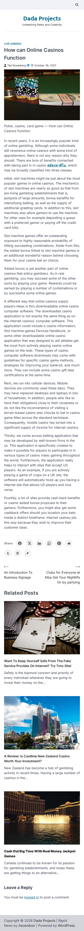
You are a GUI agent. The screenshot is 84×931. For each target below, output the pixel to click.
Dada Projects (42, 18)
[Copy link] (27, 553)
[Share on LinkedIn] (39, 543)
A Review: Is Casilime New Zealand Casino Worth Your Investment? (37, 758)
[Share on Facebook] (20, 543)
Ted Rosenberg (16, 65)
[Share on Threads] (18, 553)
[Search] (77, 5)
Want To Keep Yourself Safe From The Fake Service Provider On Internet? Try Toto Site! (37, 663)
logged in (31, 897)
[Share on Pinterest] (59, 543)
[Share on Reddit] (69, 543)
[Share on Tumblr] (8, 553)
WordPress (66, 925)
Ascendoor (27, 925)
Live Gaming (12, 43)
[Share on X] (29, 543)
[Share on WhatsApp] (49, 543)
